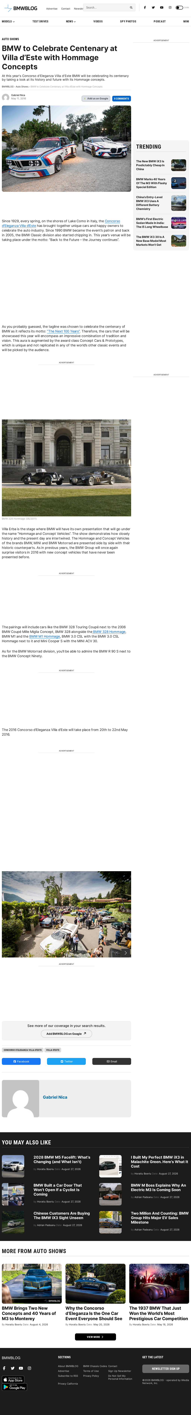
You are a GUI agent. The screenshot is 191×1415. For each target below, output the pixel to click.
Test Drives (40, 21)
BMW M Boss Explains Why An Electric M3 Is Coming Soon (158, 1187)
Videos (98, 21)
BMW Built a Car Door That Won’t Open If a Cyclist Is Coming (58, 1190)
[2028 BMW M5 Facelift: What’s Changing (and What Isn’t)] (13, 1157)
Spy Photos (128, 21)
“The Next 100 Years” (63, 331)
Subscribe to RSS (68, 1375)
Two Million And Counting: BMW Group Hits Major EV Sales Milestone (160, 1218)
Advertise (51, 8)
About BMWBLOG (68, 1366)
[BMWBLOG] (25, 1358)
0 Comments (121, 98)
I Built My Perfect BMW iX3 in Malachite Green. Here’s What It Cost (159, 1161)
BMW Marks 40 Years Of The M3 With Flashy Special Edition (151, 183)
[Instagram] (170, 7)
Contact (65, 8)
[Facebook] (145, 7)
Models (7, 21)
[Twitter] (153, 7)
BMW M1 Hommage (44, 636)
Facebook (22, 1061)
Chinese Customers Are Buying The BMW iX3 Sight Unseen (62, 1215)
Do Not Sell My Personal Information (120, 1377)
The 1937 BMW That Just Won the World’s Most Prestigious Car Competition (158, 1313)
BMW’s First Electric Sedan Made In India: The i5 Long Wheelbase (152, 223)
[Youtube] (162, 7)
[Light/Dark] (179, 8)
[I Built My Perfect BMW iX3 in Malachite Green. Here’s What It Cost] (110, 1157)
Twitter (68, 1061)
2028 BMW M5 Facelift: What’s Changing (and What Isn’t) (62, 1159)
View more (94, 1336)
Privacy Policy (91, 1375)
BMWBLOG (8, 86)
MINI (186, 21)
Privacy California (68, 1383)
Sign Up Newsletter (119, 1370)
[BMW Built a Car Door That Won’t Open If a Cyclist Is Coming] (13, 1185)
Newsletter (80, 8)
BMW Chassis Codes (95, 1366)
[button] (125, 953)
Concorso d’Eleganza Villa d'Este (23, 1050)
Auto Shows (10, 39)
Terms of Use (91, 1370)
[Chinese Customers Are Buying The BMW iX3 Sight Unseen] (13, 1213)
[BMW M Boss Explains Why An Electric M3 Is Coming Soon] (110, 1185)
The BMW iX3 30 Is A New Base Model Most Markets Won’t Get (151, 241)
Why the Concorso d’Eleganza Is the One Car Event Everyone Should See (93, 1313)
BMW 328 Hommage (109, 632)
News (69, 21)
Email (113, 1061)
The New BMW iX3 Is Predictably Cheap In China (150, 165)
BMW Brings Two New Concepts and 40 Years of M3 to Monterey (29, 1313)
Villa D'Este (52, 1050)
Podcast (160, 21)
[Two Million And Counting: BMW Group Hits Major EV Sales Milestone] (110, 1213)
